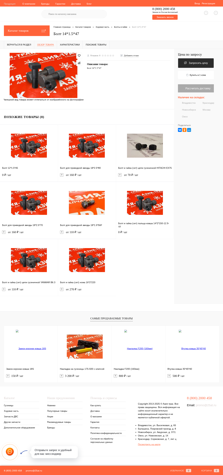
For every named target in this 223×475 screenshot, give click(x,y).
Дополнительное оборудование (19, 427)
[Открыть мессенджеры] (9, 452)
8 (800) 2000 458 (163, 9)
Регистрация (208, 3)
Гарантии (60, 3)
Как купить (95, 405)
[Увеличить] (43, 75)
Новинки (51, 405)
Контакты (95, 427)
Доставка (76, 3)
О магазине (96, 416)
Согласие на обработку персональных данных (101, 440)
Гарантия (94, 422)
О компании (28, 3)
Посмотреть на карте (149, 444)
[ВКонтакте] (180, 130)
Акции (50, 416)
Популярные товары (57, 411)
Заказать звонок (165, 17)
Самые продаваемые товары (111, 318)
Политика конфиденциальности (106, 433)
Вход (197, 3)
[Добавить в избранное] (79, 56)
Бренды (45, 3)
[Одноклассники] (184, 130)
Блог (89, 3)
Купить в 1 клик (198, 75)
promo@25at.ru (206, 405)
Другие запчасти (12, 422)
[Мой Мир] (189, 130)
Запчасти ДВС (11, 416)
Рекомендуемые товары (59, 422)
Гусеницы (8, 405)
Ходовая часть (11, 411)
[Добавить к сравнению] (79, 63)
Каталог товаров (18, 30)
